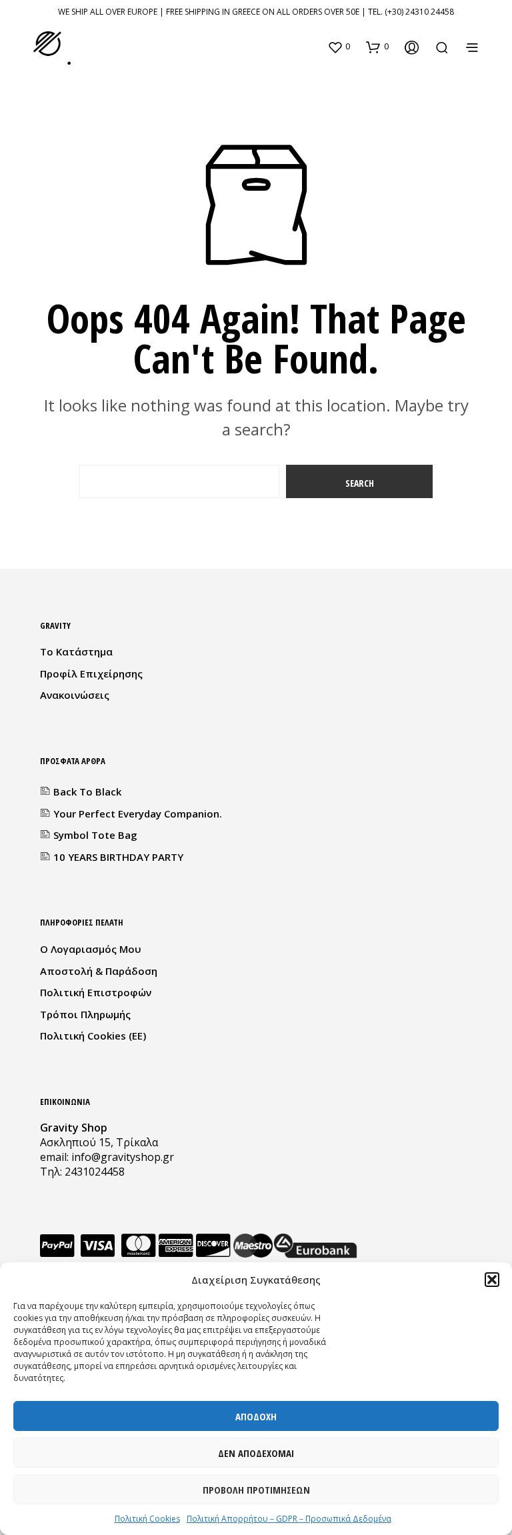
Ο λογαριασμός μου (90, 949)
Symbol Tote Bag (95, 835)
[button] (492, 1279)
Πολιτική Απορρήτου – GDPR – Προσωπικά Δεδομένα (289, 1518)
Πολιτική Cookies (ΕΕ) (93, 1035)
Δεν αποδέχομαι (256, 1453)
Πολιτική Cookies (147, 1518)
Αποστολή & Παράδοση (98, 971)
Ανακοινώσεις (74, 694)
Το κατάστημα (76, 651)
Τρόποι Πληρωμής (85, 1014)
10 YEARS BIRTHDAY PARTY (118, 857)
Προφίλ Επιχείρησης (91, 673)
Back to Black (87, 791)
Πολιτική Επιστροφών (95, 992)
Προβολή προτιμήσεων (256, 1489)
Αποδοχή (256, 1416)
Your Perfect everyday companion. (137, 813)
